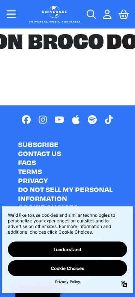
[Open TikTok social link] (108, 119)
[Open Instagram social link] (42, 119)
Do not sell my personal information (65, 193)
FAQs (27, 162)
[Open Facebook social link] (26, 119)
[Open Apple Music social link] (76, 119)
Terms (30, 171)
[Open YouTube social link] (59, 119)
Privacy (33, 180)
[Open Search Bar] (91, 14)
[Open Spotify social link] (92, 119)
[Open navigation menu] (11, 14)
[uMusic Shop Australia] (55, 14)
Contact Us (39, 153)
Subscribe (38, 144)
